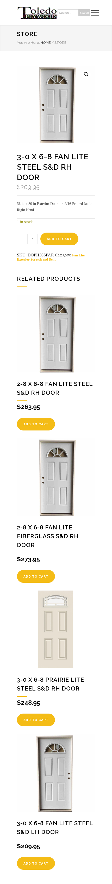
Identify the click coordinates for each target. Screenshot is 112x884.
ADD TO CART (59, 239)
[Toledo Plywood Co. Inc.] (37, 13)
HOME (46, 43)
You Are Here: (28, 43)
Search (84, 12)
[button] (86, 74)
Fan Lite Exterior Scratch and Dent (51, 257)
